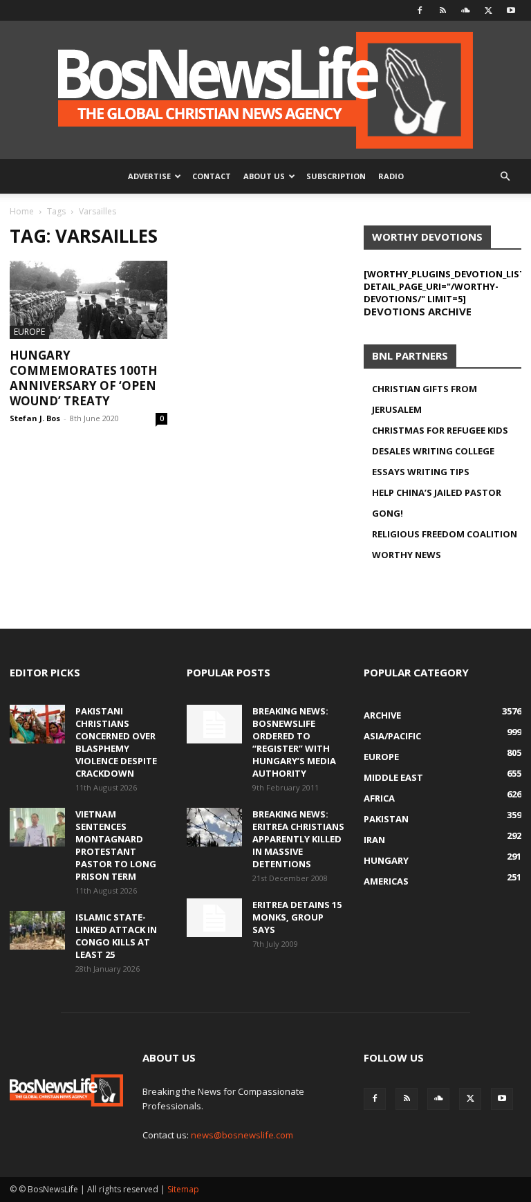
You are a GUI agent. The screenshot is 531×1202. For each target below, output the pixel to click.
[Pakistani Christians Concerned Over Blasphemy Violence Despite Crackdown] (37, 724)
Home (22, 211)
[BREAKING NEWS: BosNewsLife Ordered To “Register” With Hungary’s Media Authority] (214, 724)
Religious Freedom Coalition (444, 534)
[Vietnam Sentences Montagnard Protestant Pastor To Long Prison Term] (37, 827)
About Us (264, 176)
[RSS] (442, 10)
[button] (504, 176)
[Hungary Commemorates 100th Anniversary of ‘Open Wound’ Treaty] (88, 300)
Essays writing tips (420, 471)
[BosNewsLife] (265, 90)
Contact (211, 176)
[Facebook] (419, 10)
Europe (29, 332)
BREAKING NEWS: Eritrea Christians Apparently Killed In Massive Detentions (298, 839)
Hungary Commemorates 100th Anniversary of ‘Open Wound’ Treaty (84, 378)
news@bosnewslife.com (242, 1135)
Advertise (149, 176)
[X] (488, 10)
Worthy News (406, 554)
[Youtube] (511, 10)
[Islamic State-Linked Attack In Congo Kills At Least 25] (37, 930)
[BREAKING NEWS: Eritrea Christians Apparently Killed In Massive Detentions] (214, 827)
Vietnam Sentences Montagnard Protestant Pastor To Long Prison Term (115, 845)
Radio (391, 176)
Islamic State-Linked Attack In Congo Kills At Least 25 (116, 936)
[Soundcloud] (465, 10)
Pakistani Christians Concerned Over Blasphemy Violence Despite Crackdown (116, 742)
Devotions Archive (418, 311)
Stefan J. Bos (35, 418)
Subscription (336, 176)
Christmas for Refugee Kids (440, 430)
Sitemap (183, 1189)
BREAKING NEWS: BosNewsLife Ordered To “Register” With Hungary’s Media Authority (294, 742)
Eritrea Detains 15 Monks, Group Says (297, 917)
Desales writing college (433, 451)
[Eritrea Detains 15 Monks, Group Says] (214, 917)
